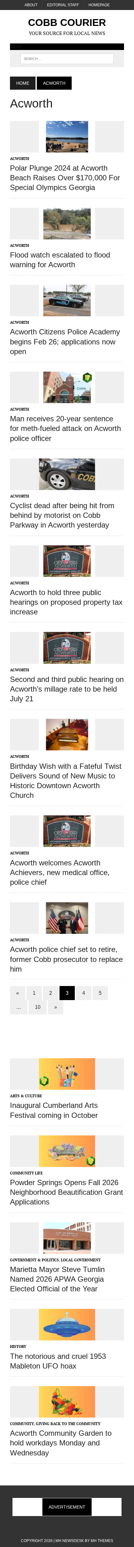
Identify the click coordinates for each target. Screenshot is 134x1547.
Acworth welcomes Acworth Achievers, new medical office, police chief (60, 872)
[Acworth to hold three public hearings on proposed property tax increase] (67, 572)
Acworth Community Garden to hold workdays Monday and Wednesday (61, 1443)
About (31, 5)
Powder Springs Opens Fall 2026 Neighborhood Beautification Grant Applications (66, 1192)
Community (22, 1423)
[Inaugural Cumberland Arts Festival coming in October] (67, 1085)
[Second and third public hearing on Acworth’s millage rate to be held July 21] (67, 659)
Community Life (26, 1173)
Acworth (19, 158)
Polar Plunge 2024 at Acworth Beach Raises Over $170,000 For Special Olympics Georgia (65, 178)
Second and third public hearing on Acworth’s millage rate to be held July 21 (67, 689)
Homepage (99, 5)
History (18, 1346)
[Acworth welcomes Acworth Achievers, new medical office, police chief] (67, 842)
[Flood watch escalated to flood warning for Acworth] (67, 235)
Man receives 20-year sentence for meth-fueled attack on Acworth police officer (65, 428)
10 (38, 1007)
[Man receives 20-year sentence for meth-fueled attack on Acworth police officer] (67, 398)
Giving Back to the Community (68, 1423)
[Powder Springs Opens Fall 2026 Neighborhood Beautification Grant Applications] (67, 1162)
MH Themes (102, 1541)
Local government (81, 1260)
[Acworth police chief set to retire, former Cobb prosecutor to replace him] (67, 929)
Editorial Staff (63, 5)
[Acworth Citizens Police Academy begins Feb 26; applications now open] (67, 312)
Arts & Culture (26, 1096)
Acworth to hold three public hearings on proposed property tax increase (66, 602)
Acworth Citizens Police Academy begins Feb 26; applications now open (65, 341)
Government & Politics (34, 1260)
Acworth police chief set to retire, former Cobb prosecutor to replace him (66, 959)
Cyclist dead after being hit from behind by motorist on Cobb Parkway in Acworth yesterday (62, 515)
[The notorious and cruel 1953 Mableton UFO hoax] (67, 1336)
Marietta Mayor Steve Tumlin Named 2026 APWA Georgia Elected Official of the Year (57, 1279)
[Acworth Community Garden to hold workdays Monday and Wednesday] (67, 1413)
